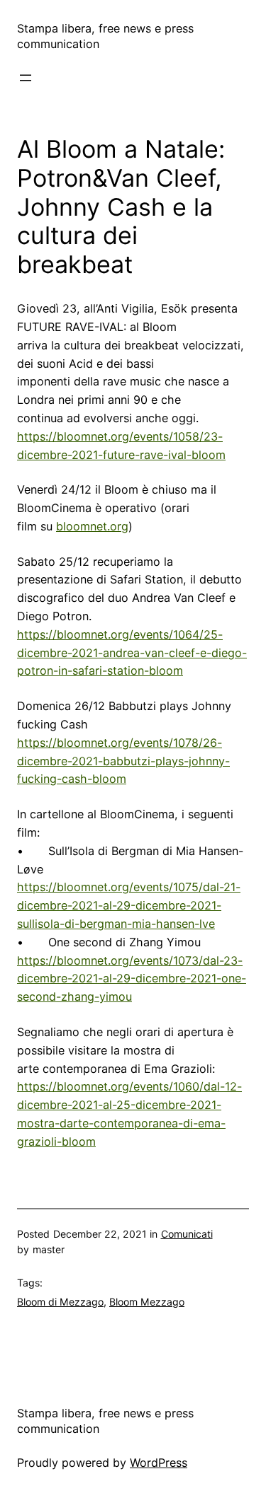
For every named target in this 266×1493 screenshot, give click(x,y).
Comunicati (187, 1234)
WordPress (158, 1463)
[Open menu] (25, 77)
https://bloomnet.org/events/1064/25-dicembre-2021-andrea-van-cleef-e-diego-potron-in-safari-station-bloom (132, 652)
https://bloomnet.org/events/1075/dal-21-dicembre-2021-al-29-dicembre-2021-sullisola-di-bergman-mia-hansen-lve (128, 905)
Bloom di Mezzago (60, 1302)
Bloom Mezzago (146, 1302)
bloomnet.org (92, 526)
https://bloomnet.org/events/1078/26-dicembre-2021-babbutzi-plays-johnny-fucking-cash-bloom (123, 761)
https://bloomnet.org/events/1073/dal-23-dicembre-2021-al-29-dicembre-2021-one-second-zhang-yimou (131, 978)
